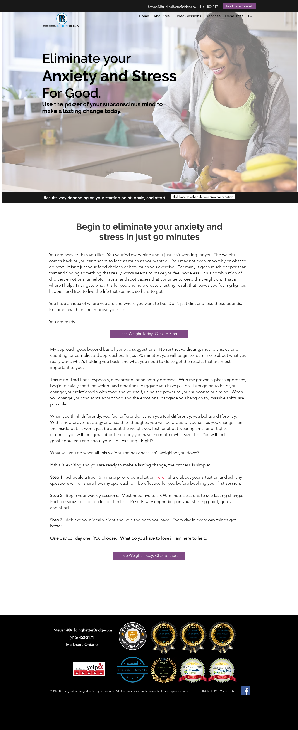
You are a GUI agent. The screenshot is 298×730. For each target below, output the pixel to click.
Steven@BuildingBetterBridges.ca (172, 7)
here (160, 477)
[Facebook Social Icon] (245, 690)
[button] (213, 16)
